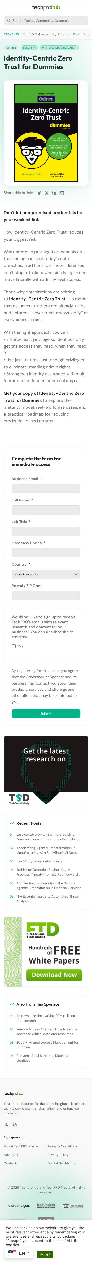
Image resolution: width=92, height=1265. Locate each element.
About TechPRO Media (21, 1146)
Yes (20, 646)
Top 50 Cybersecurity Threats (46, 34)
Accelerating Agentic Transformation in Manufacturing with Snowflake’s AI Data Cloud (46, 850)
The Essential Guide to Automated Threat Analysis (47, 898)
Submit (46, 714)
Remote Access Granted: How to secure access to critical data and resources (46, 1031)
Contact (10, 1163)
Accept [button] (45, 1254)
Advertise (11, 1155)
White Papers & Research (59, 47)
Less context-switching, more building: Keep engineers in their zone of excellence (48, 836)
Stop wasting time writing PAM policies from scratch (45, 1017)
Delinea (11, 47)
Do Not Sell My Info (61, 1163)
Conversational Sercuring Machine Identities (42, 1057)
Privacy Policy (57, 1155)
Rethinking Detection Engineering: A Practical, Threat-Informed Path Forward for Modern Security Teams (47, 872)
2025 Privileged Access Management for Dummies (47, 1044)
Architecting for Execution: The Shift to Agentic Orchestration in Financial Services (48, 885)
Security (29, 47)
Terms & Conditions (62, 1146)
